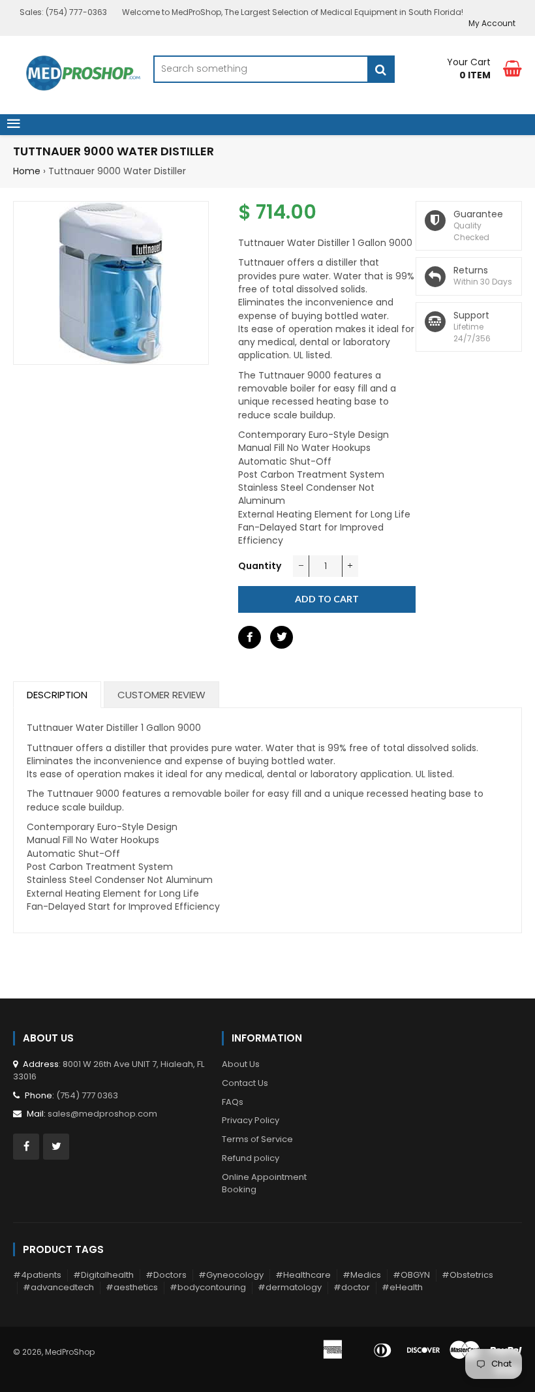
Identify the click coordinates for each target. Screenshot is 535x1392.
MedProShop (70, 1351)
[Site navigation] (14, 124)
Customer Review (161, 695)
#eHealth (402, 1287)
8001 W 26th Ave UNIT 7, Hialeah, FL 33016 (108, 1070)
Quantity (259, 565)
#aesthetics (132, 1287)
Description (57, 695)
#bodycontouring (208, 1287)
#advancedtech (58, 1287)
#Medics (362, 1275)
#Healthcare (303, 1275)
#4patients (37, 1275)
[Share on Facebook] (249, 637)
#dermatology (290, 1287)
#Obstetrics (467, 1275)
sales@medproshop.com (102, 1113)
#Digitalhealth (103, 1275)
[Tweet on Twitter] (281, 637)
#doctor (351, 1287)
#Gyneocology (231, 1275)
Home (26, 171)
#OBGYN (411, 1275)
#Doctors (166, 1275)
